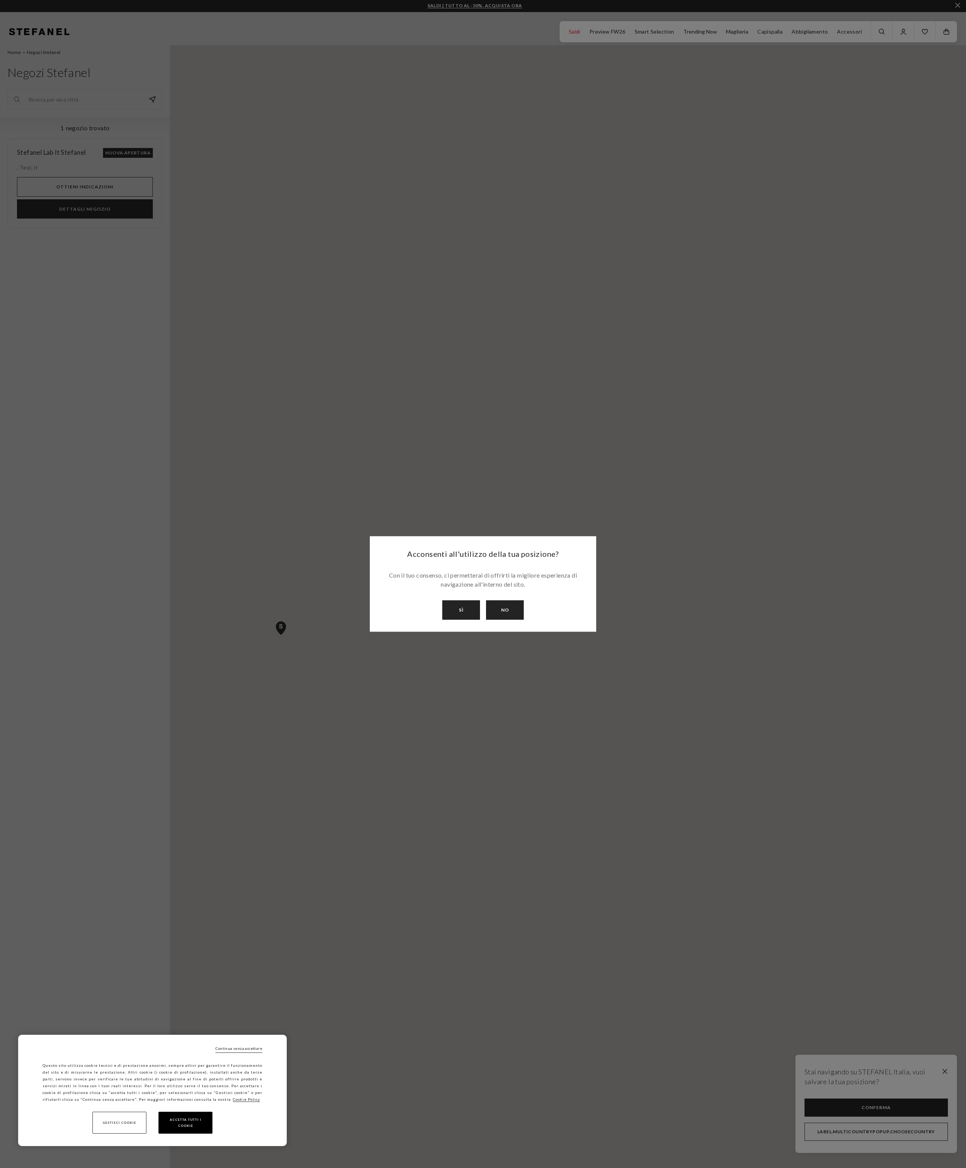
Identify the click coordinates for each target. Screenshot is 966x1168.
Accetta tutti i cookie (186, 1123)
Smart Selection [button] (654, 31)
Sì (461, 610)
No (505, 610)
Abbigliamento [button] (810, 31)
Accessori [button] (849, 31)
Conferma (876, 1107)
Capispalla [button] (770, 31)
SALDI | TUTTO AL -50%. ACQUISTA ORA (475, 5)
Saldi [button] (574, 31)
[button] (924, 31)
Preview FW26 (607, 31)
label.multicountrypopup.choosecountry (876, 1131)
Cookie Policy (246, 1099)
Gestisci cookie (119, 1123)
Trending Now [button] (700, 31)
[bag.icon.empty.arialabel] (946, 31)
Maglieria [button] (737, 31)
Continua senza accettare (238, 1048)
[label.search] (881, 31)
